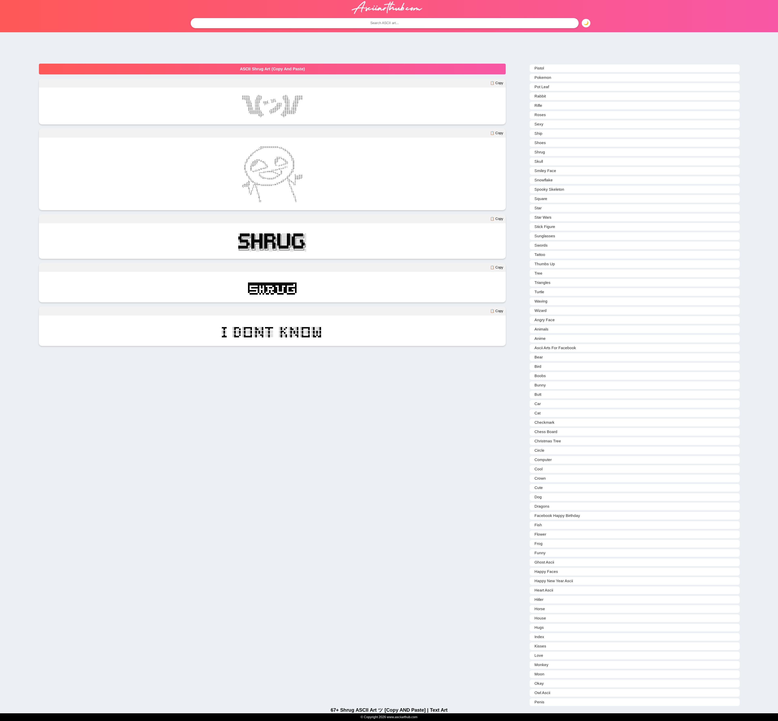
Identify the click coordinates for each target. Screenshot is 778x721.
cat (537, 413)
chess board (545, 432)
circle (539, 450)
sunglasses (544, 236)
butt (537, 394)
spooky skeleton (549, 189)
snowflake (543, 180)
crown (540, 478)
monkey (541, 665)
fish (538, 525)
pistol (539, 68)
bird (537, 366)
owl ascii (542, 693)
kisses (540, 646)
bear (538, 357)
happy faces (546, 571)
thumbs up (544, 264)
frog (538, 543)
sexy (538, 124)
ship (538, 133)
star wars (542, 217)
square (540, 199)
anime (540, 338)
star (538, 208)
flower (540, 534)
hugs (539, 627)
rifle (538, 105)
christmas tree (547, 441)
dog (538, 497)
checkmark (544, 422)
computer (543, 460)
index (539, 637)
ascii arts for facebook (555, 348)
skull (538, 161)
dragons (541, 506)
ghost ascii (544, 562)
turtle (539, 292)
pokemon (542, 77)
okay (539, 683)
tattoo (539, 254)
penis (539, 702)
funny (540, 553)
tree (538, 273)
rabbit (540, 96)
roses (540, 115)
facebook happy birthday (557, 515)
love (538, 655)
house (540, 618)
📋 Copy (496, 83)
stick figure (544, 227)
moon (539, 674)
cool (538, 469)
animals (541, 329)
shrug (539, 152)
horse (539, 609)
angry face (544, 320)
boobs (540, 376)
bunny (540, 385)
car (537, 404)
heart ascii (543, 590)
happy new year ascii (553, 581)
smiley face (545, 171)
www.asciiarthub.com (402, 717)
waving (540, 301)
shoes (540, 143)
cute (538, 488)
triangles (542, 282)
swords (541, 245)
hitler (538, 599)
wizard (540, 310)
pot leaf (541, 87)
